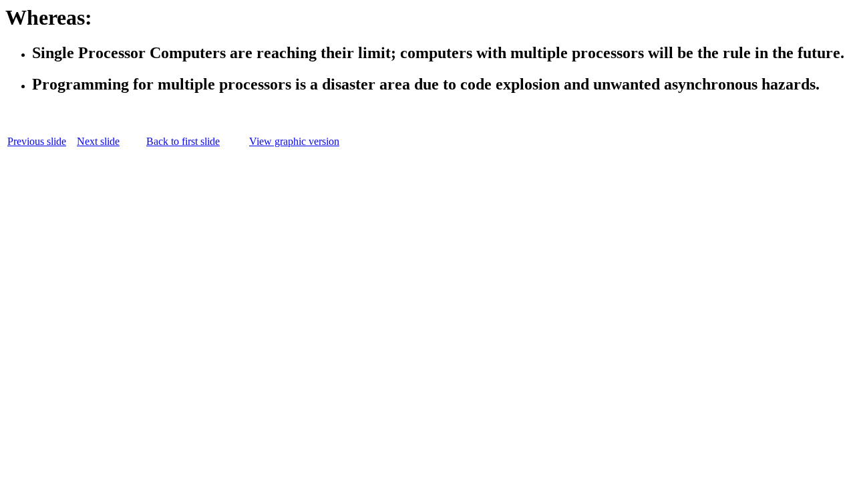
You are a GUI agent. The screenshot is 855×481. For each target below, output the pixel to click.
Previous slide (36, 141)
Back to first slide (183, 141)
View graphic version (294, 141)
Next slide (98, 141)
